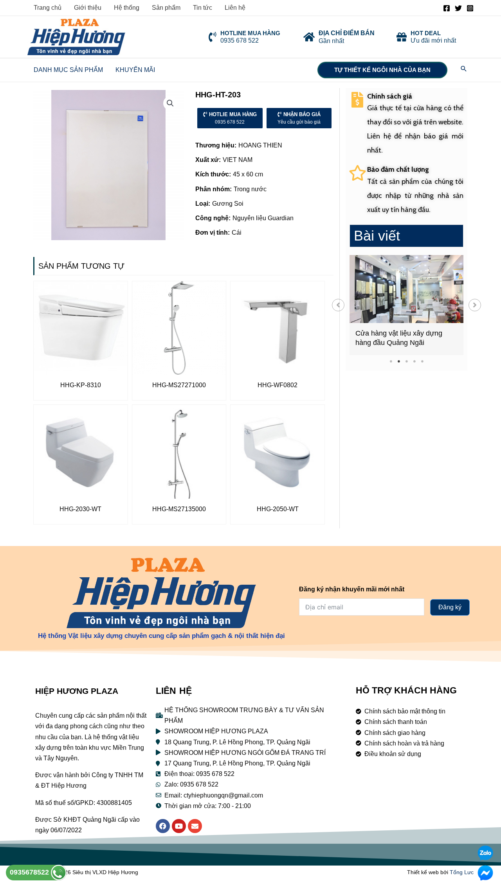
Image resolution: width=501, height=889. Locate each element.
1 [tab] (391, 361)
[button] (338, 305)
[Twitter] (458, 8)
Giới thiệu (87, 7)
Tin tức (202, 7)
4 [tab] (414, 361)
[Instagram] (470, 8)
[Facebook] (446, 8)
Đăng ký (449, 607)
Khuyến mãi (135, 69)
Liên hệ (235, 7)
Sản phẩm (166, 7)
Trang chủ (47, 7)
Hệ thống (126, 7)
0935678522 (30, 872)
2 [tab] (398, 361)
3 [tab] (406, 361)
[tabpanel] (406, 305)
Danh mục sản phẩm (68, 69)
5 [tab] (422, 361)
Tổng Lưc (462, 872)
